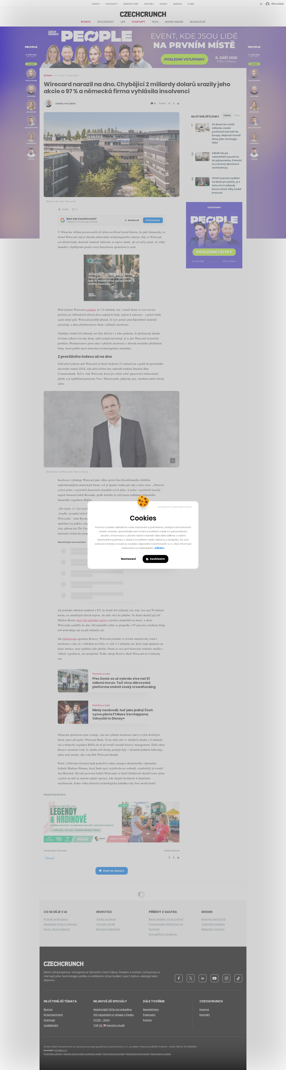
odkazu (159, 548)
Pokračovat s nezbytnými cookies (175, 507)
